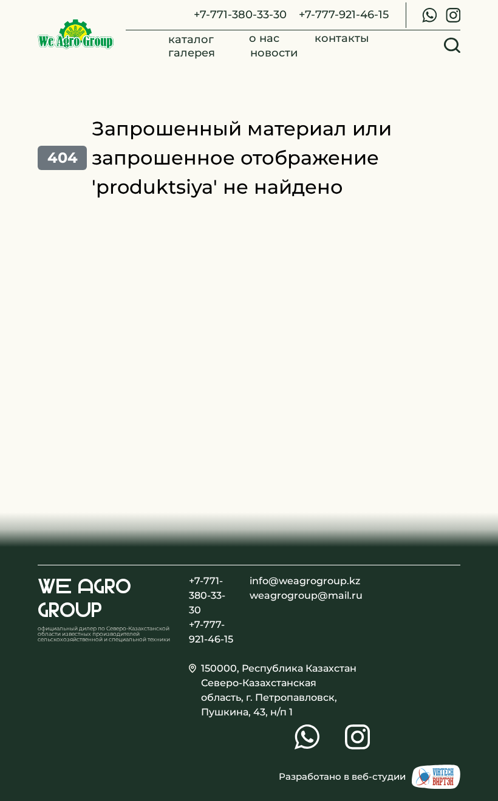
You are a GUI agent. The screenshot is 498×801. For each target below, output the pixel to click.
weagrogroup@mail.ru (273, 595)
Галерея (191, 52)
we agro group (84, 597)
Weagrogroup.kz (76, 34)
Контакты (342, 38)
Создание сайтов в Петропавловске (436, 777)
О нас (264, 38)
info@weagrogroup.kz (273, 581)
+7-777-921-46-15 (344, 14)
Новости (274, 52)
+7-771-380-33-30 (240, 14)
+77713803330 (429, 15)
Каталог (191, 39)
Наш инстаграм (453, 15)
